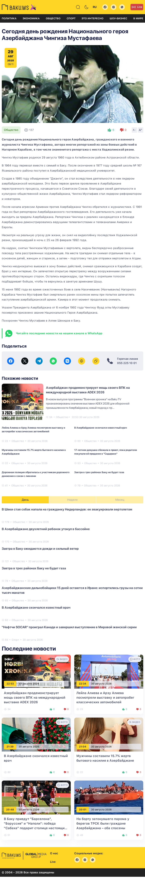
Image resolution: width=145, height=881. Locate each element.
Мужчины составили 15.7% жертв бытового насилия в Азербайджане (34, 452)
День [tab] (25, 499)
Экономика (31, 18)
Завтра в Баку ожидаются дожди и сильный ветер (40, 548)
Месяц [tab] (119, 499)
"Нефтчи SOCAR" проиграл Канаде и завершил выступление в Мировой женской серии (69, 627)
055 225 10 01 (127, 363)
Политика (9, 18)
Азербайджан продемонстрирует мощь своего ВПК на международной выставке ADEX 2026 (34, 697)
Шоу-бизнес (118, 18)
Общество (53, 18)
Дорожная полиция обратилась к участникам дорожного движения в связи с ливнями (35, 474)
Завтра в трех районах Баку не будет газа (99, 472)
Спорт (71, 18)
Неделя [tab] (72, 499)
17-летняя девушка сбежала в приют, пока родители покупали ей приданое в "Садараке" (105, 452)
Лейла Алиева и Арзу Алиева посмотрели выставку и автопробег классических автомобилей (33, 429)
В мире (138, 18)
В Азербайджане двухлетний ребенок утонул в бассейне (46, 529)
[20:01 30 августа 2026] (108, 797)
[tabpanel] (72, 574)
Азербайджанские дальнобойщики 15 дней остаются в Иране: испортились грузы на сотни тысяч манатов (72, 590)
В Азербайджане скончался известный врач (100, 427)
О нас (54, 853)
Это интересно (92, 18)
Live (139, 6)
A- (134, 129)
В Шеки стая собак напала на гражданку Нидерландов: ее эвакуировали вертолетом (67, 509)
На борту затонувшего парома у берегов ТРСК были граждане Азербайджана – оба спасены (102, 823)
